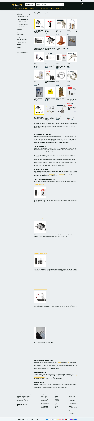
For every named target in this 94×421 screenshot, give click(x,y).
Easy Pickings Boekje (49, 31)
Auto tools (37, 8)
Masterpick (57, 400)
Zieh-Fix (56, 401)
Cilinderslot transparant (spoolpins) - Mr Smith (71, 83)
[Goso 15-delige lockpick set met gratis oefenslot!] (39, 110)
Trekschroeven (19, 50)
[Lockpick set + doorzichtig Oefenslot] (50, 75)
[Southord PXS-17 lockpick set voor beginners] (50, 57)
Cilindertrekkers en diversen (23, 8)
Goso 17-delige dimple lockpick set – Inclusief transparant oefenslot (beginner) (49, 118)
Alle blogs (71, 393)
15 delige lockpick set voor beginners (50, 49)
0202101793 (20, 402)
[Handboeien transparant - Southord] (61, 75)
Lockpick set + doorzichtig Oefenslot (50, 82)
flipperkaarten (61, 174)
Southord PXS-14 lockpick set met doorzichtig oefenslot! (72, 100)
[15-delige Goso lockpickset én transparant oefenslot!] (39, 24)
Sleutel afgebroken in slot (50, 8)
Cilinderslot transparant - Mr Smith (61, 32)
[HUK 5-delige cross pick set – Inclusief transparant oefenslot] (61, 110)
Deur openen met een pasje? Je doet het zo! (73, 409)
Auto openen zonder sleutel (22, 39)
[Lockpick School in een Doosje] (61, 41)
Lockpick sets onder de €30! (23, 16)
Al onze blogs (71, 411)
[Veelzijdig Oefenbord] (61, 92)
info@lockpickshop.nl (22, 404)
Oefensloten (19, 47)
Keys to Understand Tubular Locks (50, 99)
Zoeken (62, 4)
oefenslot (59, 362)
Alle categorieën (59, 8)
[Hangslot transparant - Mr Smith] (72, 24)
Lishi (56, 403)
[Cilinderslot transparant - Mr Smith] (61, 24)
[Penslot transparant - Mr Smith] (72, 57)
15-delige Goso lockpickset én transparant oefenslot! (39, 31)
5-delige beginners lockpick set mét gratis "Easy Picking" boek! (61, 66)
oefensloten (44, 385)
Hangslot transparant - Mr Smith (72, 32)
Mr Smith (56, 406)
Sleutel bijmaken (20, 49)
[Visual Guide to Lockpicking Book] (39, 92)
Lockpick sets (14, 8)
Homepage (14, 10)
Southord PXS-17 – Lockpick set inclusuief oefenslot (71, 117)
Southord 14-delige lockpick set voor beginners (39, 49)
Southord (56, 396)
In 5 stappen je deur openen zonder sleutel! (72, 405)
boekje (69, 362)
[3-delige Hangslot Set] (72, 41)
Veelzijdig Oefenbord (60, 98)
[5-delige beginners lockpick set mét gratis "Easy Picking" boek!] (61, 57)
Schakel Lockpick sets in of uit (29, 15)
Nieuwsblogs (71, 413)
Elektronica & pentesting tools (22, 42)
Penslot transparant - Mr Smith (71, 66)
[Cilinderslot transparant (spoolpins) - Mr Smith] (72, 75)
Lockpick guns (19, 44)
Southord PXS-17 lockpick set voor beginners (50, 66)
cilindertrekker (51, 174)
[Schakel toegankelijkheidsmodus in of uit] (81, 1)
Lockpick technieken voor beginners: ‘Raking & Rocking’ (73, 400)
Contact (64, 8)
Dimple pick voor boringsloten (23, 26)
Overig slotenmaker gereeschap (22, 52)
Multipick (56, 399)
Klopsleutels (42, 8)
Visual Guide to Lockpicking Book (39, 99)
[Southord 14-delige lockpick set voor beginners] (39, 41)
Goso (56, 404)
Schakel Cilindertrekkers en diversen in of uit (29, 28)
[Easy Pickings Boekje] (50, 24)
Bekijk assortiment (29, 4)
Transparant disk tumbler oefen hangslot (39, 83)
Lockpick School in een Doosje (60, 49)
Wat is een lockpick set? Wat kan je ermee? (72, 396)
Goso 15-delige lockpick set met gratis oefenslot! (39, 118)
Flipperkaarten (31, 8)
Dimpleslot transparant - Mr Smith (39, 66)
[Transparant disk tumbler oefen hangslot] (39, 75)
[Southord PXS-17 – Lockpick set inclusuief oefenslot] (72, 110)
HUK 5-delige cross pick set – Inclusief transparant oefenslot (61, 117)
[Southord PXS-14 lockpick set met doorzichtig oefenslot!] (72, 92)
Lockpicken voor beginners (23, 19)
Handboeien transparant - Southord (61, 83)
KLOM (56, 407)
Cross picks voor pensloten (23, 24)
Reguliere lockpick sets (22, 21)
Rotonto (56, 394)
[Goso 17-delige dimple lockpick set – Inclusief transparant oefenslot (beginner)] (50, 110)
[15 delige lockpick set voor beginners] (50, 41)
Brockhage (57, 397)
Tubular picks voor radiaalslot (23, 22)
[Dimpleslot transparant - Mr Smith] (39, 57)
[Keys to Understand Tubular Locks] (50, 92)
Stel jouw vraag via (23, 405)
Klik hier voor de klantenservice (47, 0)
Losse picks (19, 45)
